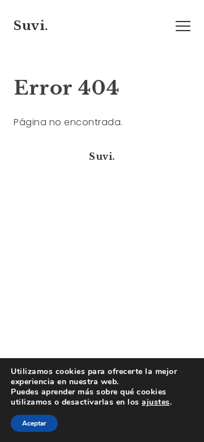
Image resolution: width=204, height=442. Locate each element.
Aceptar (34, 423)
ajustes (156, 402)
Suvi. (31, 25)
